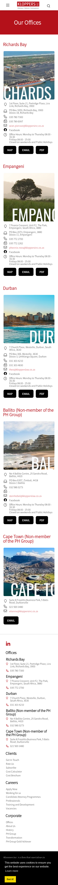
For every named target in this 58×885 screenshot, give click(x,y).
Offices (9, 822)
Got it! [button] (10, 879)
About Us (10, 826)
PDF (41, 150)
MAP (10, 150)
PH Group (11, 833)
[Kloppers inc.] (28, 5)
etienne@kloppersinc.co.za (23, 611)
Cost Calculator (14, 771)
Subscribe (11, 767)
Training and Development (20, 804)
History (10, 829)
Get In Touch (12, 759)
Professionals (13, 800)
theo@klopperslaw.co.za (22, 369)
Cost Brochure (13, 775)
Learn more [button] (11, 871)
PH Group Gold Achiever (18, 841)
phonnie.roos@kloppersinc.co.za (26, 247)
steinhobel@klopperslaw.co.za (25, 496)
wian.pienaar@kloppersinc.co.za (26, 125)
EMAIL (26, 150)
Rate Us (10, 763)
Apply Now (11, 789)
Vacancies (11, 808)
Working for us (13, 793)
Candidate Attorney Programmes (23, 796)
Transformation (14, 837)
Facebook (14, 130)
